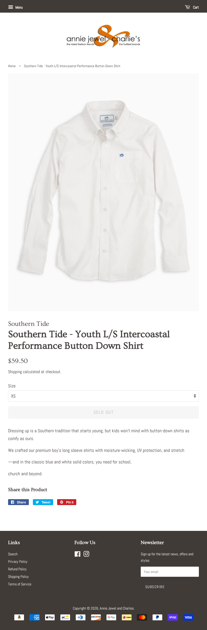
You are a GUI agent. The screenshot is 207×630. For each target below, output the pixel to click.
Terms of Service (19, 584)
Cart (195, 7)
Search (13, 554)
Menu (19, 7)
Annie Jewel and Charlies (117, 608)
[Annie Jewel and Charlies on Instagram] (86, 555)
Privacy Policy (17, 561)
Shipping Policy (18, 576)
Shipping (15, 372)
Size (12, 386)
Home (12, 66)
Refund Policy (17, 569)
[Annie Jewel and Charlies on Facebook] (77, 555)
